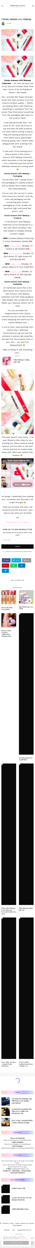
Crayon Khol (15, 264)
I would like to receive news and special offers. (18, 551)
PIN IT (18, 66)
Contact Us (6, 1171)
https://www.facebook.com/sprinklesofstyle (17, 1140)
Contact (7, 1230)
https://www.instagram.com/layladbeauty (17, 1144)
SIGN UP (17, 546)
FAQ (13, 1230)
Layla (9, 23)
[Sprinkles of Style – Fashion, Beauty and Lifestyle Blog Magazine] (17, 6)
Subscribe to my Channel (17, 522)
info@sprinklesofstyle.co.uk (20, 1169)
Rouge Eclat (15, 271)
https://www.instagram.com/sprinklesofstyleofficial (17, 1148)
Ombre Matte (15, 246)
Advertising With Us (24, 1230)
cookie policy (24, 1238)
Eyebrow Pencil (15, 253)
